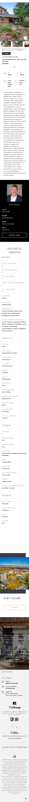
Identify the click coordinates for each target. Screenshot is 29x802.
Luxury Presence (14, 738)
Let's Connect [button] (14, 659)
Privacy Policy (22, 747)
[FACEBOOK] (12, 727)
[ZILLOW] (16, 727)
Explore (14, 607)
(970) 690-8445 (7, 217)
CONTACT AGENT (14, 235)
